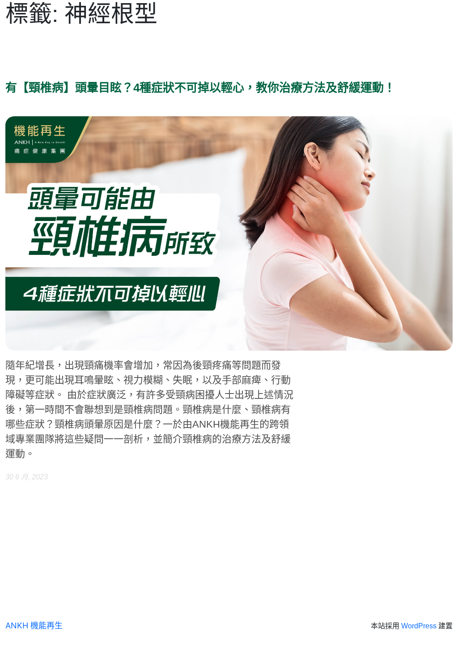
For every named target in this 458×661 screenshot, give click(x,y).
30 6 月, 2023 (26, 477)
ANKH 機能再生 (34, 625)
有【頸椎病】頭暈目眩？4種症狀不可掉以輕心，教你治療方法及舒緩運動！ (200, 87)
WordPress (419, 626)
